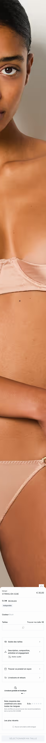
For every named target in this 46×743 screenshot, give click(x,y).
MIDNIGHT (4, 591)
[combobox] (23, 627)
